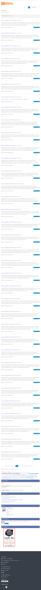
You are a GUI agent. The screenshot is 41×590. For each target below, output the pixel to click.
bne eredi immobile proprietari (19, 475)
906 (27, 465)
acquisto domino (15, 472)
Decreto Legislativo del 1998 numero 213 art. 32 (11, 158)
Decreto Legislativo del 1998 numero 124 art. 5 (11, 84)
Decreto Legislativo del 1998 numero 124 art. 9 (11, 96)
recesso (28, 479)
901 (14, 465)
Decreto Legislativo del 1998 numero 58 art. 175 (11, 413)
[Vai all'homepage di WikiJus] (8, 3)
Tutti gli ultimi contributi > (6, 502)
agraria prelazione (27, 472)
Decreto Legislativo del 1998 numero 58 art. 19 (11, 452)
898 (6, 465)
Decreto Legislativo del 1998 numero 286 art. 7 (11, 311)
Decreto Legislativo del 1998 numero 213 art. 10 (11, 107)
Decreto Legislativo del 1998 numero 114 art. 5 (11, 45)
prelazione (19, 479)
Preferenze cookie (5, 570)
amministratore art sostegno (11, 473)
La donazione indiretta (5, 495)
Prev (2, 512)
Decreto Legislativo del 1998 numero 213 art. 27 (11, 145)
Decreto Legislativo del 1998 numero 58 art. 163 (11, 388)
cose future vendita (15, 477)
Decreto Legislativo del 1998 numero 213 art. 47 (11, 171)
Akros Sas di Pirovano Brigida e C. (8, 558)
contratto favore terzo (32, 476)
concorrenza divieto (5, 476)
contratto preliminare (6, 477)
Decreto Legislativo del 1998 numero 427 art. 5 (11, 337)
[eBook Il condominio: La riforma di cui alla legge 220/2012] (4, 509)
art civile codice (33, 473)
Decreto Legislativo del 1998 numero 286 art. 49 (11, 285)
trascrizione (37, 479)
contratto (23, 476)
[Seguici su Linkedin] (6, 581)
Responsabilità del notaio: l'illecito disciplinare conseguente (12, 499)
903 (19, 465)
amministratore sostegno (24, 473)
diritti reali (22, 477)
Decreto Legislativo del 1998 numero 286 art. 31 (11, 247)
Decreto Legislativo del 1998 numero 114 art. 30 (11, 33)
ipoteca (12, 479)
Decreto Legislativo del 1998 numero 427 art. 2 (11, 324)
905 (24, 465)
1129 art (4, 472)
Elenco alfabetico (4, 576)
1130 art (9, 472)
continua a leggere (36, 27)
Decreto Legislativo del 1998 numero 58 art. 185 (11, 439)
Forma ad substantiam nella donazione (8, 497)
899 (9, 465)
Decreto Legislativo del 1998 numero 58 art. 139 (11, 362)
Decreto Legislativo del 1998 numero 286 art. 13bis (11, 222)
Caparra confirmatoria (5, 498)
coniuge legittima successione (14, 476)
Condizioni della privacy (6, 568)
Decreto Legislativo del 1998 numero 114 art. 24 (11, 20)
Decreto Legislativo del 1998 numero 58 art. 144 (11, 375)
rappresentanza (24, 479)
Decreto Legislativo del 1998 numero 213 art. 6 (11, 196)
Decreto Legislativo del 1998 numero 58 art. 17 (11, 400)
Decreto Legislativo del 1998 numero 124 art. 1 (11, 58)
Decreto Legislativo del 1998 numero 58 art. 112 (11, 349)
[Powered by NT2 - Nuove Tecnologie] (4, 587)
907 (30, 465)
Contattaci (4, 564)
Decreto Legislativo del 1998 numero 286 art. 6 (11, 298)
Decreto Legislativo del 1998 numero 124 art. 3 (11, 71)
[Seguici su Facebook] (2, 581)
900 (11, 465)
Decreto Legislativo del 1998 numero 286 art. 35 (11, 260)
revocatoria (32, 479)
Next (38, 512)
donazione (35, 477)
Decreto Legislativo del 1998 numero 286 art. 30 (11, 234)
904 (22, 465)
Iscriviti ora (6, 523)
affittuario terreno (21, 472)
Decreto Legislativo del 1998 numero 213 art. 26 (11, 132)
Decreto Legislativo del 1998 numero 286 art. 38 (11, 273)
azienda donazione (7, 475)
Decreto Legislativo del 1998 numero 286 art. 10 (11, 209)
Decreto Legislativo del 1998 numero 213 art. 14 (11, 119)
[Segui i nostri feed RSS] (7, 581)
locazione (15, 479)
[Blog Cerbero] (21, 537)
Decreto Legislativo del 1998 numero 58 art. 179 (11, 426)
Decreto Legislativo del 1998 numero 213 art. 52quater (12, 183)
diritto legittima (29, 477)
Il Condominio (9, 507)
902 (17, 465)
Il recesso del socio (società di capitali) (8, 501)
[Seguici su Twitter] (4, 581)
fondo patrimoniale (6, 479)
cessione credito (33, 475)
